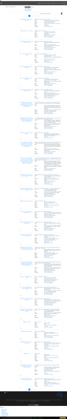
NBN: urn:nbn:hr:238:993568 (48, 73)
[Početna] (1, 3)
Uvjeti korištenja (60, 392)
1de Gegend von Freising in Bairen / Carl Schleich (42, 19)
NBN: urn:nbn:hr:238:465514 (48, 85)
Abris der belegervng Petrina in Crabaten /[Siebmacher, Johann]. (44, 378)
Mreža (32, 7)
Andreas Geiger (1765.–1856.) (48, 369)
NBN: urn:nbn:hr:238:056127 (48, 217)
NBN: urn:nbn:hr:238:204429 (48, 196)
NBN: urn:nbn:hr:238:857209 (48, 272)
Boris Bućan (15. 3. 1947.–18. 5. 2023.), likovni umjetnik (52, 109)
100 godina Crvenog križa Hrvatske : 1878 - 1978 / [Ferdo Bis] (44, 234)
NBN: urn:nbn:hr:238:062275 (48, 170)
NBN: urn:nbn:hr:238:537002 (48, 374)
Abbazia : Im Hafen (38, 321)
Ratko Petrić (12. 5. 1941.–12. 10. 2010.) (50, 68)
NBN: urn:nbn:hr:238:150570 (48, 98)
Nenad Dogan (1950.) (47, 55)
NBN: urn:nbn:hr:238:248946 (48, 304)
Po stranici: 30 (27, 8)
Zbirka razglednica (54, 325)
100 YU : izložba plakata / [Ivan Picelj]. (41, 276)
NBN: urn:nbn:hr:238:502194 (48, 337)
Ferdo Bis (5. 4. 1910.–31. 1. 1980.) (49, 177)
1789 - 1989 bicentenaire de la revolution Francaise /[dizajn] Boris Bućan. (46, 287)
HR (64, 3)
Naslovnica (39, 3)
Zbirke (43, 3)
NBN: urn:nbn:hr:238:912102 (48, 137)
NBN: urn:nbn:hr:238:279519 (48, 49)
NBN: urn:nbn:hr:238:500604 (48, 153)
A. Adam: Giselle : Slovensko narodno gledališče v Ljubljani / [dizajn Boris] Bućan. (47, 309)
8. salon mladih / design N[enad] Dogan (41, 53)
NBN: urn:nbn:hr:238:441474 (48, 317)
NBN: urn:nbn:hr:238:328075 (48, 282)
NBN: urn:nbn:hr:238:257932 (48, 327)
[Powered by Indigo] (33, 404)
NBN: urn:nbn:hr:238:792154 (48, 349)
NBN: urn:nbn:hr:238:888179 (48, 62)
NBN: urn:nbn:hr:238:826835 (48, 113)
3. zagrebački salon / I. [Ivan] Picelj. (40, 30)
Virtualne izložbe (53, 3)
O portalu (61, 3)
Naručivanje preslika (59, 393)
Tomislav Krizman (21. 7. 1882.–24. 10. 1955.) (51, 343)
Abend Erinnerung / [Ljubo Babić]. (40, 331)
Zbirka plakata (53, 34)
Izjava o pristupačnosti (59, 395)
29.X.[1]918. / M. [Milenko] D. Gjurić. (40, 200)
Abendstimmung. (37, 353)
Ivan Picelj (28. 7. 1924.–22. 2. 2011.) (50, 32)
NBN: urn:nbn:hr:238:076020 (48, 128)
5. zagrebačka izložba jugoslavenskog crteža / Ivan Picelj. (43, 41)
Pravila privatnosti (60, 394)
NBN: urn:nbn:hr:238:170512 (48, 385)
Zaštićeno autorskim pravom (48, 35)
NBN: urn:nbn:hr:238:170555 (48, 230)
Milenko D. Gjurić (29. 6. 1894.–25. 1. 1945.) (51, 203)
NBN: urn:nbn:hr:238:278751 (48, 294)
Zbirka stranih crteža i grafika (55, 23)
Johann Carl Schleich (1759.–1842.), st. (50, 21)
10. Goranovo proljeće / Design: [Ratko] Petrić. (42, 78)
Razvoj (58, 3)
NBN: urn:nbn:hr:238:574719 (48, 242)
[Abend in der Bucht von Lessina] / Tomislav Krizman (43, 341)
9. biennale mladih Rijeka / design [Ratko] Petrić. (42, 66)
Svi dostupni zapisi (33, 402)
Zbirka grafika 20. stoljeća (55, 205)
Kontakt (61, 396)
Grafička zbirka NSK (47, 23)
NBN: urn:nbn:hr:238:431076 (48, 257)
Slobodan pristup (46, 25)
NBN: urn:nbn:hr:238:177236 (48, 207)
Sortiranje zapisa (28, 10)
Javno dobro (46, 24)
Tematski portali (47, 3)
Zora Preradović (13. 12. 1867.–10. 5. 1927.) (51, 355)
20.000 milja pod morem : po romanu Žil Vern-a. (42, 132)
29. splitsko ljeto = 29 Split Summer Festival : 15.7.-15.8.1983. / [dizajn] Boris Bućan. (48, 188)
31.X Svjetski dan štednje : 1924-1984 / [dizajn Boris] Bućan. (44, 222)
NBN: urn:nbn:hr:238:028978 (48, 184)
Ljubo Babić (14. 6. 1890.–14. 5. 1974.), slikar (51, 333)
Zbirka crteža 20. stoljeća (55, 335)
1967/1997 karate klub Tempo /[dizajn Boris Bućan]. (42, 298)
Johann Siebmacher (47, 381)
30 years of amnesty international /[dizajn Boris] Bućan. (43, 211)
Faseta (26, 7)
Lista (29, 7)
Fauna (45, 372)
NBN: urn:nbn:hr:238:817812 (48, 26)
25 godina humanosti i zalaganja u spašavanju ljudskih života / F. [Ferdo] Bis (46, 174)
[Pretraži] (61, 13)
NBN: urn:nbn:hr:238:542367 (48, 360)
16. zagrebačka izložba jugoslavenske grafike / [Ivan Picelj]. (44, 89)
